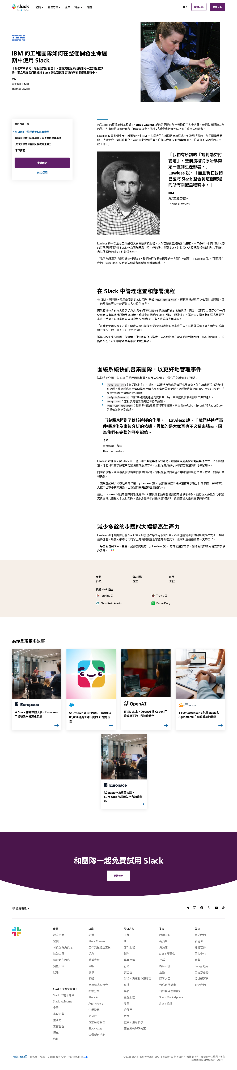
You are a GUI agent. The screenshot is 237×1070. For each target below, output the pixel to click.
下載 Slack (18, 1056)
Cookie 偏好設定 (57, 1056)
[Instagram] (194, 908)
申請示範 (199, 7)
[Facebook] (201, 908)
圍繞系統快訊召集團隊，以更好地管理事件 (38, 138)
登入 (185, 7)
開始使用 (217, 7)
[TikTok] (223, 908)
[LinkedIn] (187, 908)
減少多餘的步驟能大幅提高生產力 (33, 144)
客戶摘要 (20, 150)
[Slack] (20, 7)
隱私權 (33, 1056)
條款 (42, 1056)
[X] (209, 908)
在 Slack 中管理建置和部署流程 (32, 131)
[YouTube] (216, 908)
